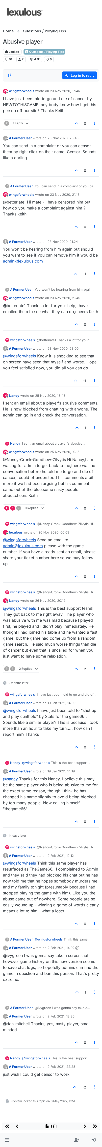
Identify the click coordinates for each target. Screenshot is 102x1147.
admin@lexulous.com (23, 261)
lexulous (16, 532)
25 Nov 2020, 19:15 (64, 452)
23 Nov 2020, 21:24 (63, 242)
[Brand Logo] (25, 12)
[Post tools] (94, 123)
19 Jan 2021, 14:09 (62, 703)
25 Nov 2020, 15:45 (50, 396)
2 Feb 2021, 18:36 (61, 1016)
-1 (84, 274)
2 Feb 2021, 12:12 (61, 856)
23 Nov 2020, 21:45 (65, 298)
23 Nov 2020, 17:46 (65, 91)
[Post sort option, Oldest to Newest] (9, 75)
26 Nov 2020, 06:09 (53, 532)
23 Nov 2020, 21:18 (64, 195)
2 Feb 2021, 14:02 (61, 948)
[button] (7, 1140)
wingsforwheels (21, 91)
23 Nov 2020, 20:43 (63, 138)
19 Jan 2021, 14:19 (61, 771)
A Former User (20, 138)
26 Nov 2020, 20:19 (50, 601)
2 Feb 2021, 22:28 (61, 1067)
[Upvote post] (76, 123)
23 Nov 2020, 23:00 (63, 348)
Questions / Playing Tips (46, 52)
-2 (84, 1087)
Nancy (14, 396)
